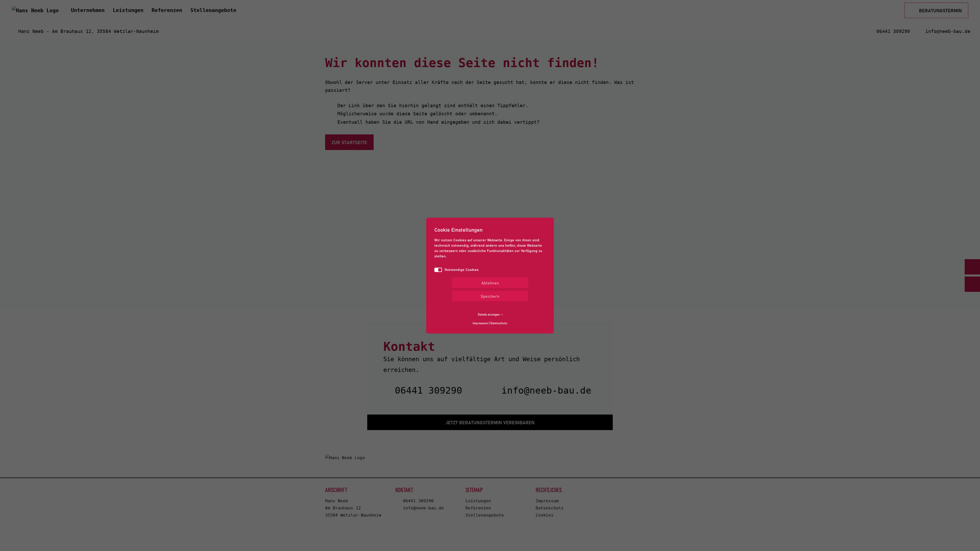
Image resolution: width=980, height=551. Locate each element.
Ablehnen (490, 283)
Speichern (490, 296)
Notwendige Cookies (462, 269)
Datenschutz (498, 323)
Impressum (480, 323)
